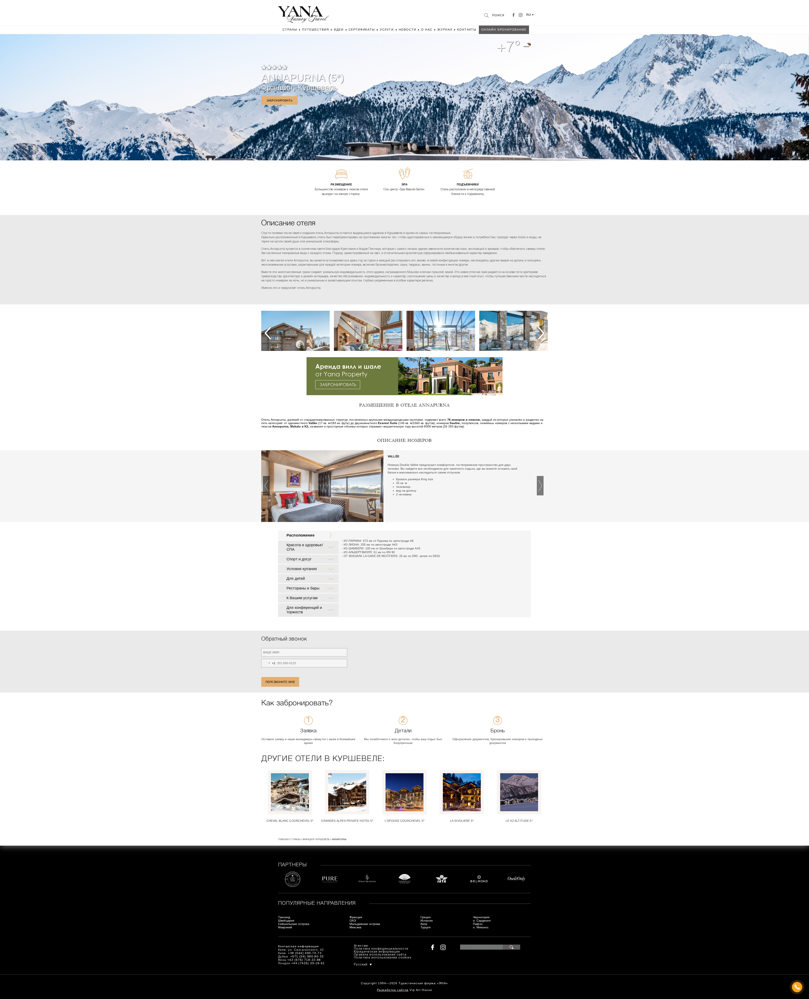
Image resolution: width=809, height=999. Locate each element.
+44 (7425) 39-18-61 (308, 963)
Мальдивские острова (365, 924)
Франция (277, 87)
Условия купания (302, 569)
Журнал (444, 29)
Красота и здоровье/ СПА (305, 547)
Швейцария (286, 920)
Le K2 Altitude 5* (519, 820)
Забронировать (279, 100)
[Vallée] (322, 487)
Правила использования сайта (380, 954)
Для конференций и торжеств (304, 610)
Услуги (387, 29)
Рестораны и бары (303, 588)
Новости (407, 29)
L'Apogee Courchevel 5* (404, 820)
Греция (426, 917)
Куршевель (318, 87)
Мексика (355, 927)
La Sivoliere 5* (462, 820)
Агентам (361, 946)
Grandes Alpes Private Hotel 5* (347, 820)
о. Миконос (481, 927)
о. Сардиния (482, 920)
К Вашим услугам (302, 598)
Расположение (301, 535)
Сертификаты (362, 29)
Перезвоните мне (280, 682)
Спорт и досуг (299, 559)
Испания (427, 920)
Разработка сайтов (393, 990)
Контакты (466, 29)
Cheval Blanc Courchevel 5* (290, 820)
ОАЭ (353, 920)
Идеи (338, 29)
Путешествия (315, 29)
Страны (290, 29)
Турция (426, 927)
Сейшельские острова (293, 924)
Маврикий (285, 927)
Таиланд (284, 917)
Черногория (481, 917)
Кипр (424, 924)
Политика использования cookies (382, 957)
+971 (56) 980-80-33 (307, 956)
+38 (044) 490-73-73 (304, 953)
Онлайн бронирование (503, 29)
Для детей (296, 578)
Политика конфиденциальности (381, 949)
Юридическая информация (377, 951)
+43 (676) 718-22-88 (304, 959)
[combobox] (268, 663)
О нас (426, 29)
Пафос (478, 924)
